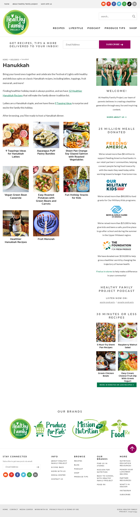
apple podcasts (107, 302)
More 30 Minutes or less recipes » (117, 385)
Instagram (125, 491)
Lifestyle (76, 28)
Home (6, 4)
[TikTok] (130, 4)
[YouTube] (104, 4)
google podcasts (126, 302)
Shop (133, 28)
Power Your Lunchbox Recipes (126, 472)
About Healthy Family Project (25, 4)
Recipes (59, 28)
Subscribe (113, 44)
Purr (135, 511)
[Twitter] (119, 4)
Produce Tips (115, 28)
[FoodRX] (126, 428)
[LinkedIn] (134, 4)
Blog (77, 465)
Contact (14, 509)
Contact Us (57, 479)
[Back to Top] (132, 448)
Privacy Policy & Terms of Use (64, 509)
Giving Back (57, 467)
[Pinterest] (109, 4)
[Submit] (134, 16)
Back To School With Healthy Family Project (105, 478)
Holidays (14, 59)
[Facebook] (114, 4)
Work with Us (46, 4)
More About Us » (117, 117)
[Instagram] (124, 4)
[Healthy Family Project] (16, 22)
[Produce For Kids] (51, 428)
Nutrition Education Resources (125, 463)
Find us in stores (104, 271)
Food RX (101, 485)
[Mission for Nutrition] (92, 428)
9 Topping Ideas (63, 103)
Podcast (93, 28)
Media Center (58, 475)
